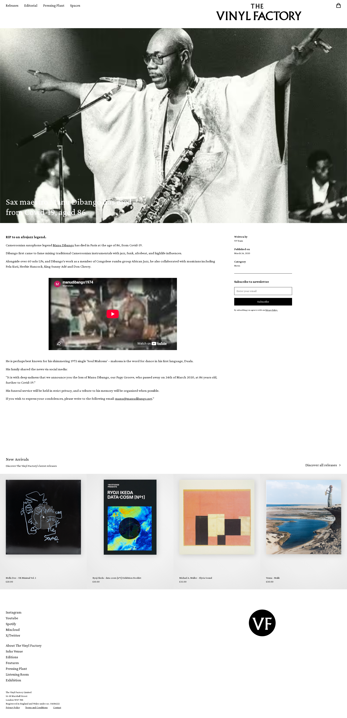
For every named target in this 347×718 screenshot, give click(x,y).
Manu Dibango (63, 245)
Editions (12, 657)
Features (12, 663)
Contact (57, 707)
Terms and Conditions (36, 707)
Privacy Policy (13, 707)
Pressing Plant (53, 5)
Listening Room (17, 674)
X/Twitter (13, 635)
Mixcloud (13, 630)
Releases (12, 5)
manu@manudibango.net (133, 398)
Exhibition (13, 680)
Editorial (30, 5)
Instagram (14, 612)
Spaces (75, 5)
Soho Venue (14, 651)
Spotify (11, 624)
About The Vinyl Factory (24, 645)
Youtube (12, 618)
